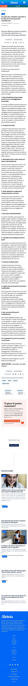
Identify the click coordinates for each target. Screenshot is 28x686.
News (14, 638)
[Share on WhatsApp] (23, 42)
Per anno (14, 660)
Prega (17, 6)
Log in (18, 440)
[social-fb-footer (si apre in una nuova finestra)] (12, 665)
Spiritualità (14, 642)
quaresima (5, 506)
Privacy (14, 681)
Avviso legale (14, 674)
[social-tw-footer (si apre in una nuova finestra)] (15, 665)
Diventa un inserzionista (14, 676)
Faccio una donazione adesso (11, 421)
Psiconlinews (16, 23)
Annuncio (14, 653)
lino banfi (5, 556)
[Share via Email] (20, 42)
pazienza (15, 380)
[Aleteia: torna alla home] (14, 2)
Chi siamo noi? (14, 671)
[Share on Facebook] (13, 42)
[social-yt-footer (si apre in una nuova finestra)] (10, 665)
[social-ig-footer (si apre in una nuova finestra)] (17, 665)
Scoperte (14, 644)
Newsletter (14, 650)
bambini (4, 531)
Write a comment (14, 445)
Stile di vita (3, 10)
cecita (4, 581)
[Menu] (5, 2)
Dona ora (3, 6)
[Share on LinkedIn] (16, 42)
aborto (4, 475)
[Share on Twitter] (18, 42)
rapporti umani (5, 383)
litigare (9, 380)
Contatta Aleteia (14, 679)
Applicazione (14, 652)
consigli (4, 380)
